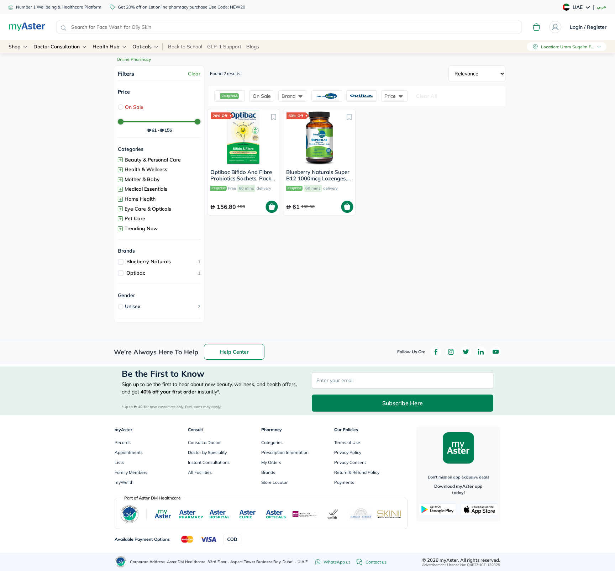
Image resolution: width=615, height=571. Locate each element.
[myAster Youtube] (496, 352)
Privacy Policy (347, 452)
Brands (268, 472)
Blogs (252, 46)
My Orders (271, 462)
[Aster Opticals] (276, 514)
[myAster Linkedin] (481, 352)
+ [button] (120, 159)
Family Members (131, 472)
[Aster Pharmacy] (191, 514)
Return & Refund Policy (356, 472)
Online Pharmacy (134, 59)
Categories (272, 442)
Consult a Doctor (204, 442)
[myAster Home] (120, 561)
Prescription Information (285, 452)
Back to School (185, 46)
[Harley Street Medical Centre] (361, 514)
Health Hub (106, 46)
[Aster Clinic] (248, 514)
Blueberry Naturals (148, 261)
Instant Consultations (209, 462)
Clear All (426, 96)
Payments (344, 482)
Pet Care (135, 218)
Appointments (129, 452)
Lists (119, 462)
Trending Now (141, 228)
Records (123, 442)
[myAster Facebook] (436, 352)
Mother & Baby (142, 179)
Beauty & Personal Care (153, 160)
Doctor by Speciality (207, 452)
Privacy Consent (350, 462)
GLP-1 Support (224, 46)
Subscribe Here (402, 403)
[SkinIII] (389, 514)
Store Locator (274, 482)
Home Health (140, 199)
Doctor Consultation (56, 46)
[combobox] (289, 27)
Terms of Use (347, 442)
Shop (15, 46)
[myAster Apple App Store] (479, 509)
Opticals (142, 46)
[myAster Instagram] (451, 352)
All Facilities (200, 472)
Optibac (135, 273)
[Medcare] (305, 514)
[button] (229, 96)
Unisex (133, 306)
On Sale (134, 107)
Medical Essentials (146, 189)
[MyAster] (163, 514)
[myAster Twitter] (466, 352)
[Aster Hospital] (220, 514)
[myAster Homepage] (27, 27)
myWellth (124, 482)
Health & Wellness (146, 169)
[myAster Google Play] (437, 509)
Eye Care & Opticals (148, 209)
